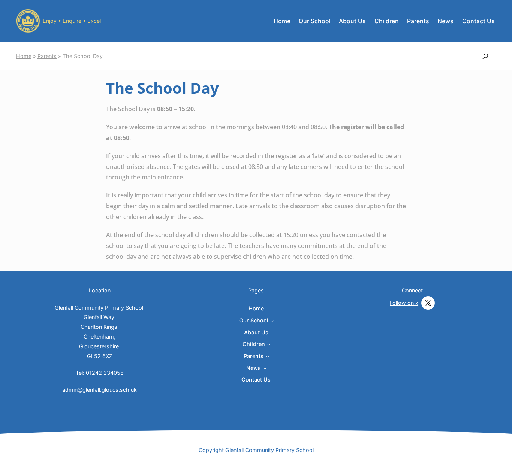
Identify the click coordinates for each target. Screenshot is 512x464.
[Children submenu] (269, 344)
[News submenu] (265, 368)
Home (282, 21)
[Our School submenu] (272, 320)
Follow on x (404, 303)
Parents (47, 56)
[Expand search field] (485, 56)
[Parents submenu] (267, 356)
